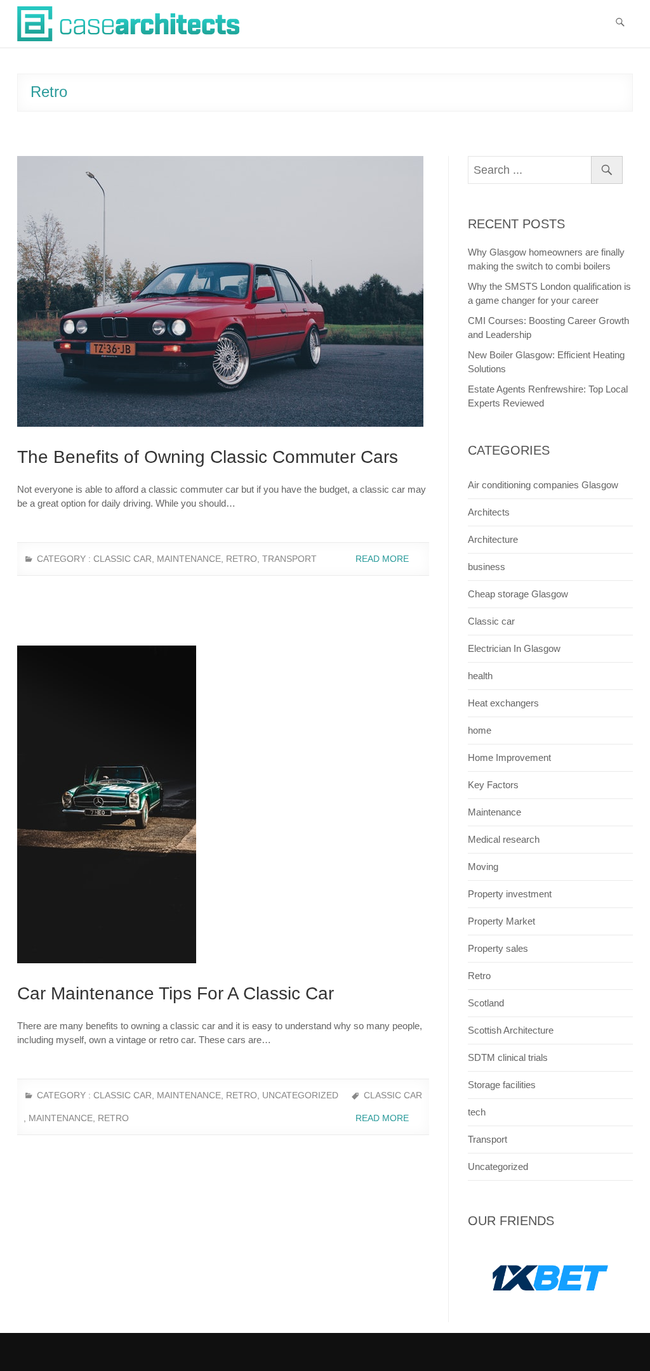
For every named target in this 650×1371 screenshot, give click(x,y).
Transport (289, 559)
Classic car (122, 559)
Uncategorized (300, 1095)
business (486, 566)
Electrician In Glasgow (514, 648)
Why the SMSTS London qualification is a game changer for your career (549, 293)
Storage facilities (502, 1084)
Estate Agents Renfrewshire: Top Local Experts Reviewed (548, 396)
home (479, 730)
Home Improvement (509, 757)
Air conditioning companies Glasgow (543, 484)
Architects (489, 512)
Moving (483, 866)
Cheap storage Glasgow (518, 593)
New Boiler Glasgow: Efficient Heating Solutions (546, 361)
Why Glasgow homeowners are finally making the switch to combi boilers (546, 259)
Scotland (486, 1002)
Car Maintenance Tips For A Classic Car (175, 993)
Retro (241, 559)
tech (477, 1112)
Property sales (498, 948)
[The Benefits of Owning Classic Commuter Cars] (223, 291)
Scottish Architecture (511, 1030)
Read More (383, 559)
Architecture (493, 539)
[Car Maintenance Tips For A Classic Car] (223, 804)
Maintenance (189, 559)
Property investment (510, 893)
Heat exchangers (503, 703)
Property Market (501, 921)
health (480, 675)
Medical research (504, 839)
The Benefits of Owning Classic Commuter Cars (207, 457)
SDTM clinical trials (508, 1057)
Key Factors (493, 784)
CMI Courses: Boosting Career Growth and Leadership (548, 327)
